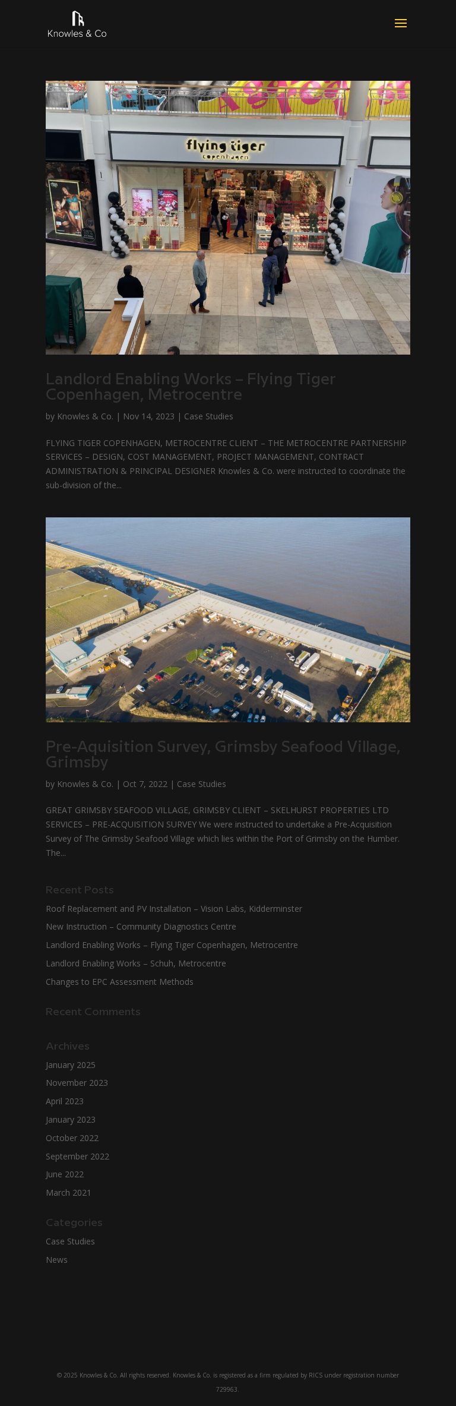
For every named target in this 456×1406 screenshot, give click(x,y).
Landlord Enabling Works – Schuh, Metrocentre (136, 963)
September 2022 (77, 1156)
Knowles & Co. (85, 416)
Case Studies (208, 416)
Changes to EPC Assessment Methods (120, 981)
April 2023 (65, 1101)
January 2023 (71, 1119)
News (57, 1259)
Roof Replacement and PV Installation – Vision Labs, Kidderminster (174, 908)
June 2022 (65, 1174)
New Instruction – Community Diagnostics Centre (141, 926)
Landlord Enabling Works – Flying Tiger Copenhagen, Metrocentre (191, 387)
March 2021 (68, 1192)
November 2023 (77, 1082)
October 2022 (72, 1137)
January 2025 (71, 1064)
